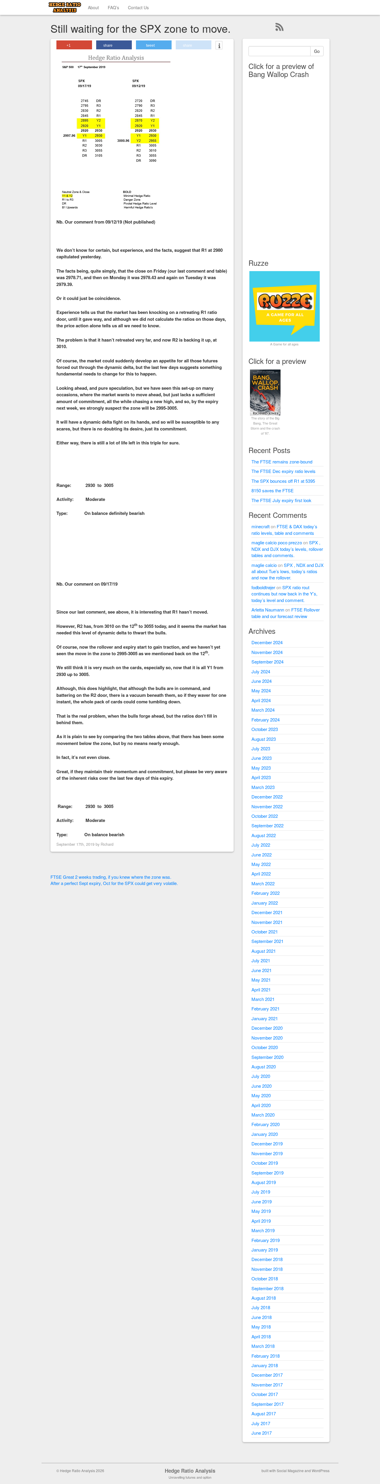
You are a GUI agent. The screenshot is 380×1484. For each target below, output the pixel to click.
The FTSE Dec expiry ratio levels (283, 471)
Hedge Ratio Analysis (190, 1470)
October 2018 (264, 1278)
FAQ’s (113, 7)
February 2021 (265, 1008)
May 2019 (261, 1211)
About (93, 7)
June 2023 (261, 758)
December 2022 (267, 796)
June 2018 (261, 1317)
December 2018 (267, 1259)
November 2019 (267, 1153)
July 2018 (260, 1307)
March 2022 (263, 883)
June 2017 (261, 1433)
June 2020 (261, 1086)
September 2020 (267, 1057)
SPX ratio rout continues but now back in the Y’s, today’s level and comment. (284, 593)
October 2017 (264, 1394)
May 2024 (261, 690)
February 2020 (265, 1124)
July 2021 (260, 960)
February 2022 (265, 893)
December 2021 (267, 912)
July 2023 (260, 748)
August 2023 (263, 739)
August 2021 (263, 951)
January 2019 (264, 1249)
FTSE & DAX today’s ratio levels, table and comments (284, 529)
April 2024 (261, 700)
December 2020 (267, 1028)
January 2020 (264, 1134)
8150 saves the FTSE (272, 490)
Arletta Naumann (267, 609)
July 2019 (260, 1192)
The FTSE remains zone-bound (281, 461)
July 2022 (260, 845)
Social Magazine (290, 1470)
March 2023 (263, 787)
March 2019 (263, 1230)
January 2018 (264, 1365)
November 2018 (267, 1269)
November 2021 (267, 922)
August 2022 (263, 835)
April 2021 (261, 989)
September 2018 (267, 1288)
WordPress (321, 1470)
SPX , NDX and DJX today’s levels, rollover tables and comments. (287, 548)
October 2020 (264, 1047)
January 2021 (264, 1018)
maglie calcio (264, 565)
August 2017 (263, 1413)
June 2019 (261, 1201)
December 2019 (267, 1143)
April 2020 (261, 1105)
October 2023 (264, 729)
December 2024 (267, 642)
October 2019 (264, 1163)
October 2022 (264, 816)
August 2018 (263, 1298)
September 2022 (267, 825)
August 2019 (263, 1182)
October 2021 (264, 931)
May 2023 (261, 768)
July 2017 (260, 1423)
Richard (107, 844)
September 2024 (267, 661)
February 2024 (265, 719)
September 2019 (267, 1172)
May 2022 (261, 864)
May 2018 (261, 1326)
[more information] (219, 45)
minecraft (260, 526)
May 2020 (261, 1095)
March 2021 (263, 999)
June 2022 (261, 854)
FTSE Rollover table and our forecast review (285, 612)
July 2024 (260, 671)
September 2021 (267, 941)
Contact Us (138, 7)
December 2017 (267, 1375)
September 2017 (267, 1404)
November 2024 (267, 652)
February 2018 (265, 1356)
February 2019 (265, 1240)
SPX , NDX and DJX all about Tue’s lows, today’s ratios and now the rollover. (287, 571)
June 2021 (261, 970)
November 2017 (267, 1384)
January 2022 (264, 903)
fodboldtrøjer (263, 587)
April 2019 (261, 1221)
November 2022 (267, 806)
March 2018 (263, 1346)
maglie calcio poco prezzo (276, 542)
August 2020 (263, 1066)
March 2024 (263, 710)
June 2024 (261, 681)
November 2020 (267, 1038)
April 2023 (261, 777)
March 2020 (263, 1115)
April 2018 (261, 1336)
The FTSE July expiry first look (281, 500)
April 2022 (261, 873)
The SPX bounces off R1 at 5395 (283, 481)
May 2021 (261, 980)
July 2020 (260, 1076)
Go (317, 51)
